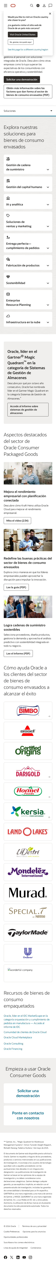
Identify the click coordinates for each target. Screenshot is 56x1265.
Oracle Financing (13, 1048)
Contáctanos (36, 1247)
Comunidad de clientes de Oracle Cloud (25, 1032)
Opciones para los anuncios (34, 1231)
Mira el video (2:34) (17, 520)
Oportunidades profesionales (16, 1237)
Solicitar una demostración (21, 79)
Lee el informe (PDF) (18, 653)
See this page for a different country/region (28, 49)
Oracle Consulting (13, 1043)
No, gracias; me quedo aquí (20, 42)
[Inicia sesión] (44, 5)
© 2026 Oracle (10, 1226)
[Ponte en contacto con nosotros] (50, 5)
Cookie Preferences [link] (12, 1231)
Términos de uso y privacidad (34, 1226)
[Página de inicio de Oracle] (13, 5)
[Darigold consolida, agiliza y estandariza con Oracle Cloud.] (28, 771)
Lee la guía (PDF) (16, 587)
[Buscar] (32, 5)
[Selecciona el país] (38, 5)
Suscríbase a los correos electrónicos (19, 1242)
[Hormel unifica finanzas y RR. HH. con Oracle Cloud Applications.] (28, 791)
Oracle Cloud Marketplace (18, 1037)
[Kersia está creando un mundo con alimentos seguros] (28, 811)
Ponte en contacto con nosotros (28, 1115)
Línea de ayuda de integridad (16, 1247)
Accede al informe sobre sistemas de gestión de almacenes (24, 410)
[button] (5, 5)
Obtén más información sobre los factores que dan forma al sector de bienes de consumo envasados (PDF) (27, 91)
